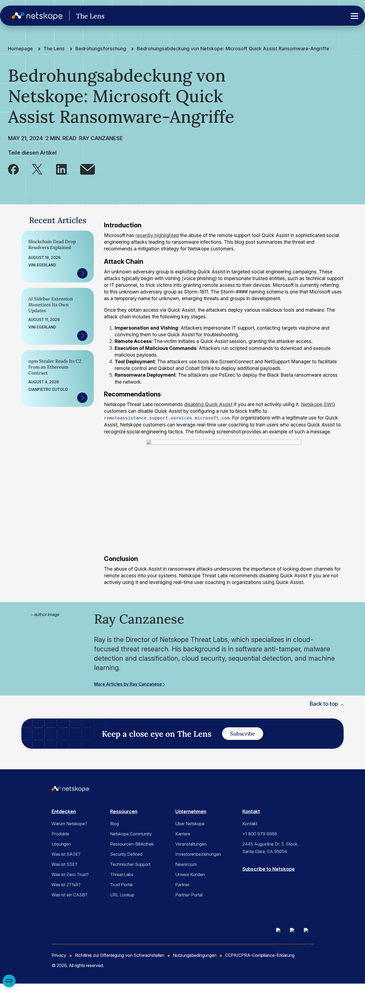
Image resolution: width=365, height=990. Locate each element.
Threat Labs (121, 874)
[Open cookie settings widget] (9, 980)
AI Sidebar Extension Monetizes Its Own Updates (50, 305)
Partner (182, 884)
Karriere (182, 833)
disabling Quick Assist (208, 404)
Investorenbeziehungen (198, 854)
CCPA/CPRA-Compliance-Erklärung (259, 955)
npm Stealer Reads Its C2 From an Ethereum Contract (54, 367)
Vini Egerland (42, 265)
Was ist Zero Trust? (70, 874)
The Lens (54, 48)
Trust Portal (121, 884)
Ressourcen (123, 811)
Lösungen (61, 844)
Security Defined (126, 854)
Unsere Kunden (190, 874)
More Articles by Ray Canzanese (128, 684)
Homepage (20, 48)
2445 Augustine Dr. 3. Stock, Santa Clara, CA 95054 (270, 847)
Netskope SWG (318, 404)
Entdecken (64, 811)
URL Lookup (122, 894)
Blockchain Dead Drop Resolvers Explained (52, 244)
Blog (114, 823)
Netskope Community (131, 833)
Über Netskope (189, 823)
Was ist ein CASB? (69, 894)
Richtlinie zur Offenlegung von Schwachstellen (119, 955)
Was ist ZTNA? (66, 884)
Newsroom (186, 864)
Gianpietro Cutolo (48, 389)
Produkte (60, 833)
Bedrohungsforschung (100, 48)
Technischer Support (130, 864)
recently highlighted (157, 235)
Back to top (323, 704)
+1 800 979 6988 (259, 833)
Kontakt (251, 811)
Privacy (59, 955)
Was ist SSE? (64, 864)
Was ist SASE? (66, 854)
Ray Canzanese (101, 138)
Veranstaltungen (191, 844)
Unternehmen (190, 811)
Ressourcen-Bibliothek (132, 844)
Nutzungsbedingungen (194, 955)
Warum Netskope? (69, 823)
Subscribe (242, 733)
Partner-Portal (189, 894)
